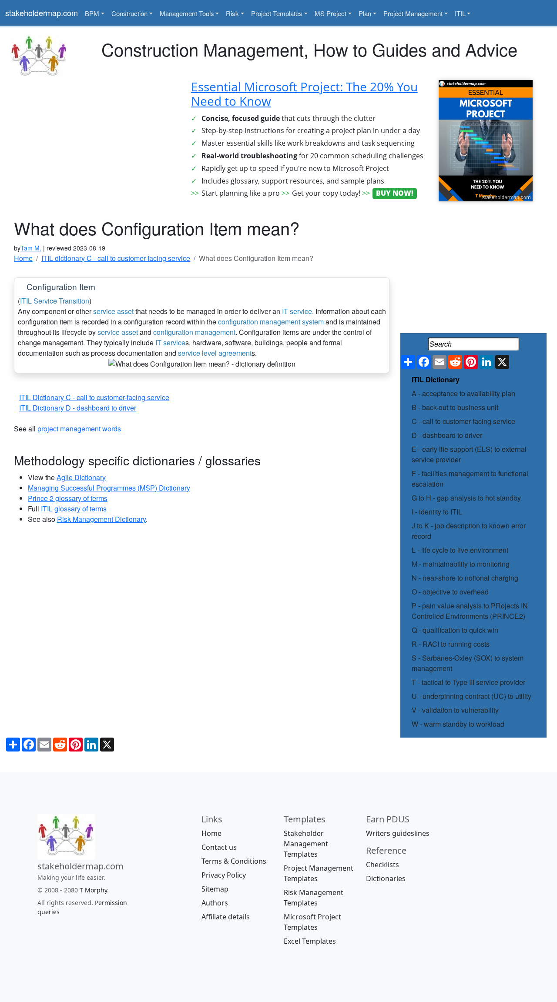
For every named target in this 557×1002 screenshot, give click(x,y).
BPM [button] (92, 13)
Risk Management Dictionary (101, 519)
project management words (79, 429)
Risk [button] (232, 13)
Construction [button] (129, 13)
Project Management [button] (413, 13)
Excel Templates (310, 941)
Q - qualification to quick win (455, 630)
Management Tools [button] (187, 13)
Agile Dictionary (81, 477)
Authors (214, 903)
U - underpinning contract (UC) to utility (471, 696)
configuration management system (271, 322)
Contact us (219, 847)
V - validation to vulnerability (455, 710)
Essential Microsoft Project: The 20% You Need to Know (304, 94)
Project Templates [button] (276, 13)
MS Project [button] (330, 13)
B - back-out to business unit (455, 407)
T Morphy (93, 890)
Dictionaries (386, 878)
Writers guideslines (397, 833)
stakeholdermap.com (41, 12)
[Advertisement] (93, 141)
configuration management (194, 332)
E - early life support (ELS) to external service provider (469, 454)
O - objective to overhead (450, 592)
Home (211, 833)
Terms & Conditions (233, 861)
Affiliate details (225, 917)
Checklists (382, 864)
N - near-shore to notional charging (465, 578)
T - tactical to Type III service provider (468, 682)
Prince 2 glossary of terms (67, 498)
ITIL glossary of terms (74, 509)
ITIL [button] (460, 13)
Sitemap (214, 889)
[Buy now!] (486, 139)
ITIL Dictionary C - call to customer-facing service (94, 397)
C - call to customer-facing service (463, 421)
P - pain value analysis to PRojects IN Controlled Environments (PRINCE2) (470, 611)
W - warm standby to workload (458, 724)
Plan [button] (365, 13)
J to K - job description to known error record (469, 531)
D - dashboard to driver (447, 435)
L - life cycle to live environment (460, 550)
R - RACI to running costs (451, 644)
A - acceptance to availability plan (463, 393)
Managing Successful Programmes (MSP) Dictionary (109, 488)
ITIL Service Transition (54, 301)
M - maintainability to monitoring (461, 564)
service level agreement (215, 353)
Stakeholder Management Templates (306, 843)
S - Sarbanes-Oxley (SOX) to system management (467, 663)
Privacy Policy (223, 875)
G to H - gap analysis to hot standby (466, 498)
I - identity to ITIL (437, 512)
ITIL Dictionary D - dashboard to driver (77, 408)
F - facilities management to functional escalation (470, 478)
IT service (297, 311)
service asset (113, 311)
